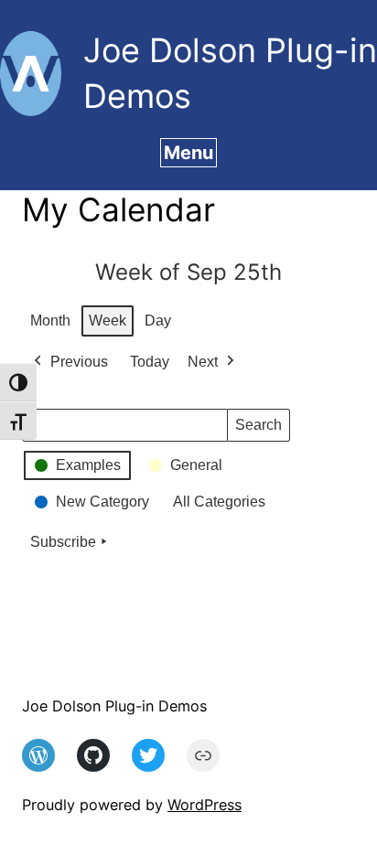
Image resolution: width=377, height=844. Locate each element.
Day (158, 320)
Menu (188, 153)
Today (149, 361)
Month (50, 320)
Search (258, 429)
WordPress (204, 805)
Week (107, 320)
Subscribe (63, 542)
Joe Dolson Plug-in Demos (114, 706)
